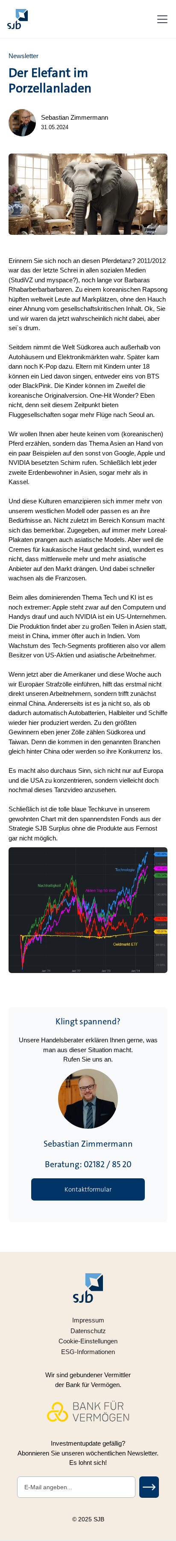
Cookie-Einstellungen (88, 1341)
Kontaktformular (88, 1189)
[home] (17, 19)
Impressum (88, 1320)
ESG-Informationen (88, 1351)
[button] (160, 19)
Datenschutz (88, 1330)
